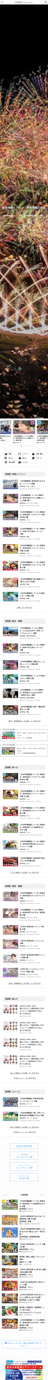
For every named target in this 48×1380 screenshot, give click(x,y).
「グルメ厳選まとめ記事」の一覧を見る (24, 872)
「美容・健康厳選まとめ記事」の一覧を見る (24, 983)
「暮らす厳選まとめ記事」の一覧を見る (24, 1073)
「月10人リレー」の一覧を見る (24, 1078)
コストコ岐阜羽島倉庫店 (31, 751)
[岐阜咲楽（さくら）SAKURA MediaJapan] (24, 2)
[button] (46, 2)
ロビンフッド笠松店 (31, 735)
